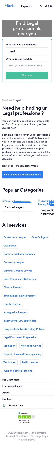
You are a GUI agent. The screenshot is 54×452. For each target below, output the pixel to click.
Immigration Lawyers (15, 312)
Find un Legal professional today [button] (22, 174)
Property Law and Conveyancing (22, 354)
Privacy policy (27, 439)
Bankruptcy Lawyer (14, 237)
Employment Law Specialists (20, 295)
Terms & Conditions (17, 436)
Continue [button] (27, 75)
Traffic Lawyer (30, 362)
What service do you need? (22, 44)
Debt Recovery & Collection (19, 279)
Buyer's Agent (39, 237)
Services (7, 100)
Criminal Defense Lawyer (17, 270)
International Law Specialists (19, 320)
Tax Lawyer (9, 362)
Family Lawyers (12, 304)
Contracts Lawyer (13, 262)
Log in (48, 5)
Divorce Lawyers (13, 287)
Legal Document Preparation (20, 337)
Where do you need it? (19, 59)
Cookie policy (38, 436)
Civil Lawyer (10, 245)
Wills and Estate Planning (18, 370)
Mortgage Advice (31, 345)
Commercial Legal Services (19, 254)
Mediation (9, 345)
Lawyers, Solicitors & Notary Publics (23, 329)
